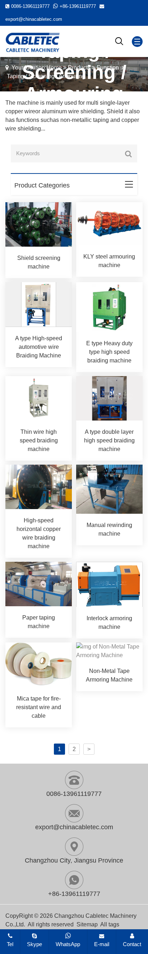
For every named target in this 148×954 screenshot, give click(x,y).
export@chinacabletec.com (33, 19)
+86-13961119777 (78, 6)
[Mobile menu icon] (137, 41)
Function (108, 68)
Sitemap (87, 924)
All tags (109, 924)
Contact (132, 944)
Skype (34, 944)
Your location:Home (36, 68)
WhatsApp (68, 944)
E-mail (101, 944)
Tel (10, 944)
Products (79, 68)
